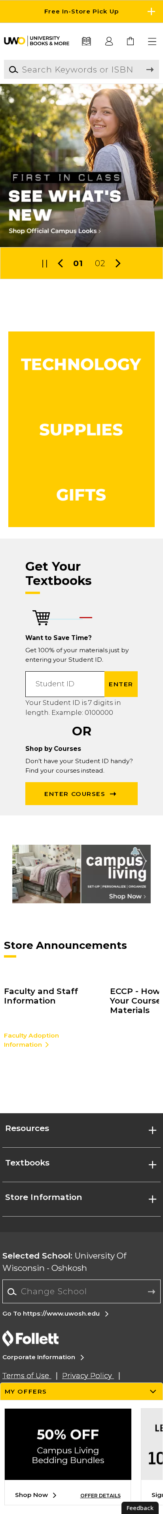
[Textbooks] (86, 41)
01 (78, 263)
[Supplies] (81, 429)
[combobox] (81, 1292)
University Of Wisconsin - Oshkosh (64, 1262)
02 (100, 263)
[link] (130, 41)
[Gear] (81, 495)
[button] (81, 11)
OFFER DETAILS (100, 1496)
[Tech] (81, 364)
